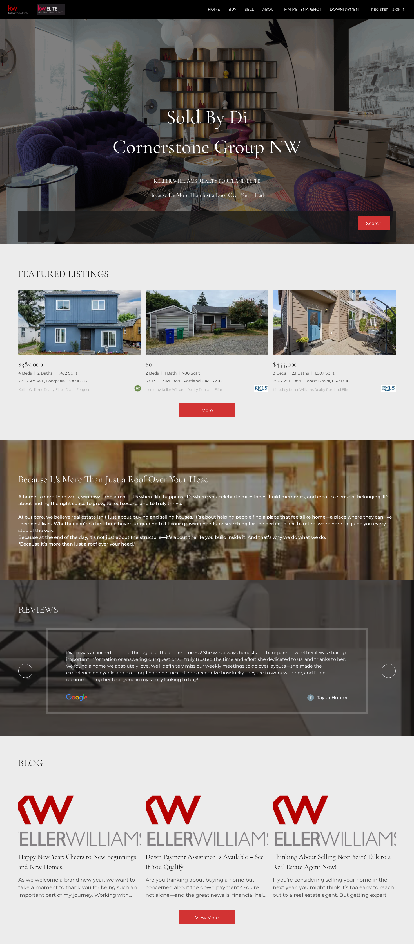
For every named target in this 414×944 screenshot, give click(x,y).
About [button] (269, 9)
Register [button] (379, 9)
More (207, 410)
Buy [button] (232, 9)
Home (214, 9)
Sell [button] (249, 9)
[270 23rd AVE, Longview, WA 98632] (79, 322)
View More (207, 917)
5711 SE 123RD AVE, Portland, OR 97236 (184, 381)
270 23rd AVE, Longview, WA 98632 (53, 381)
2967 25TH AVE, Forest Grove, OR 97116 (311, 381)
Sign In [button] (399, 9)
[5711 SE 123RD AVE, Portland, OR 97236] (207, 322)
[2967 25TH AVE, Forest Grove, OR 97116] (334, 322)
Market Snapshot (302, 9)
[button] (374, 223)
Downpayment (345, 9)
